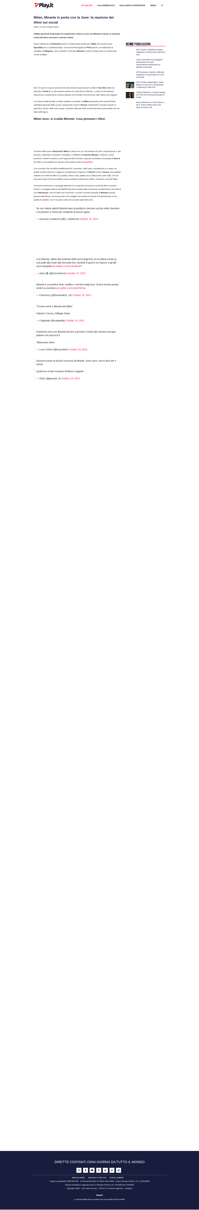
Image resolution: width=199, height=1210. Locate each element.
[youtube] (92, 1170)
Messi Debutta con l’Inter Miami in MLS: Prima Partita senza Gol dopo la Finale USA (150, 104)
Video (153, 5)
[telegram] (118, 1170)
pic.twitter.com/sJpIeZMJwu (71, 288)
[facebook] (85, 1170)
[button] (162, 5)
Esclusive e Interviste (132, 5)
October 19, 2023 (89, 219)
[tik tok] (105, 1170)
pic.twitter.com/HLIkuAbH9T (67, 266)
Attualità (86, 5)
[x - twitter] (98, 1170)
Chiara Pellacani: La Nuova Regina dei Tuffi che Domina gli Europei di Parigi (150, 94)
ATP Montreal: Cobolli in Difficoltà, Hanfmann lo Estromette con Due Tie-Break (150, 74)
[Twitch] (112, 1170)
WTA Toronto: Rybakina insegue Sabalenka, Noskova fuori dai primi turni (150, 52)
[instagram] (78, 1170)
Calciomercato (106, 5)
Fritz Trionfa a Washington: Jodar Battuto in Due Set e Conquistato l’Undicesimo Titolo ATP (150, 84)
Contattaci (128, 1188)
